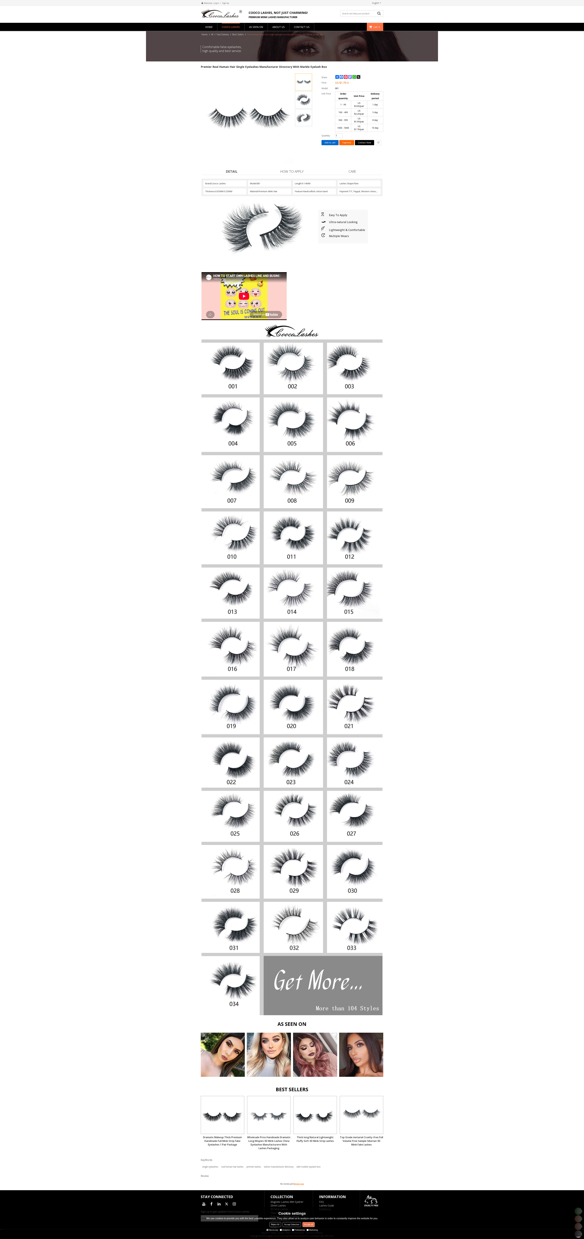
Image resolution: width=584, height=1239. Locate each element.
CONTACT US (301, 27)
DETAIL (231, 171)
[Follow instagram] (234, 1204)
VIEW (222, 1060)
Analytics (286, 1230)
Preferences (299, 1230)
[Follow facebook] (211, 1204)
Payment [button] (346, 142)
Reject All (275, 1224)
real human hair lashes (232, 1166)
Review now (298, 1184)
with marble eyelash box (308, 1166)
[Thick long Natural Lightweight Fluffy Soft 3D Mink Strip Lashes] (315, 1115)
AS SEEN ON (256, 27)
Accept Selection (291, 1224)
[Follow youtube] (204, 1204)
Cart (377, 27)
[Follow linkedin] (219, 1204)
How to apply (292, 171)
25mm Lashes (278, 1205)
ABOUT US (278, 27)
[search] (380, 13)
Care (352, 171)
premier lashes (254, 1166)
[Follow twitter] (226, 1204)
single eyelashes (210, 1166)
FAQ (321, 1202)
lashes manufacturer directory (279, 1166)
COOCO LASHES (231, 27)
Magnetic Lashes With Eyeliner (287, 1202)
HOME (209, 27)
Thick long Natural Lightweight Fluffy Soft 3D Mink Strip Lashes (315, 1139)
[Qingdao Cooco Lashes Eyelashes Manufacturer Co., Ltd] (223, 14)
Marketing (313, 1230)
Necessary (273, 1230)
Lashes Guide (326, 1205)
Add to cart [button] (330, 142)
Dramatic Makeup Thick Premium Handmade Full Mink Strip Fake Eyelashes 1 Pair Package (222, 1141)
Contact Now (364, 142)
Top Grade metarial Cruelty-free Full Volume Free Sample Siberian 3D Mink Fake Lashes (361, 1141)
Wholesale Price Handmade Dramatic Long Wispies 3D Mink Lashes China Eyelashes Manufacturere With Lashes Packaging (268, 1143)
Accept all (308, 1224)
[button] (378, 142)
